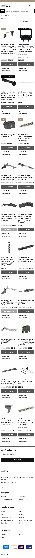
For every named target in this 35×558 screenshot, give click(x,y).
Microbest (21, 517)
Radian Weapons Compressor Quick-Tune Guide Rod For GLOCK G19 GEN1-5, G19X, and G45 (7, 261)
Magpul (3, 511)
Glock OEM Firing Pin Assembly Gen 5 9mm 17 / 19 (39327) (26, 177)
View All (21, 523)
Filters (26, 22)
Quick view (6, 71)
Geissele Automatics (7, 520)
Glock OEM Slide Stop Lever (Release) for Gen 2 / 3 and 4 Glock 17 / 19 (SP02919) (9, 217)
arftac (20, 511)
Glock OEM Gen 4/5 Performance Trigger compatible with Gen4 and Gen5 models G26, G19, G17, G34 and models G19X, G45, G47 (8, 48)
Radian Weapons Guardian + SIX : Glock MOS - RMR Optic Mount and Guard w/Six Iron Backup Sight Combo (26, 48)
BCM (2, 514)
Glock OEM (4, 523)
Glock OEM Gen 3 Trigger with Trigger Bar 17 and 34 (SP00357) (9, 177)
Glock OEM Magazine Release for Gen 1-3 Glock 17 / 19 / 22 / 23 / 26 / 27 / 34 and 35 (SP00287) (25, 218)
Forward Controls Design (25, 520)
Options (9, 107)
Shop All (3, 534)
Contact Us (22, 497)
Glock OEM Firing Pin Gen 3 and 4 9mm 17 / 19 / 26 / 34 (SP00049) (9, 382)
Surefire (21, 514)
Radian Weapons (6, 517)
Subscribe (17, 460)
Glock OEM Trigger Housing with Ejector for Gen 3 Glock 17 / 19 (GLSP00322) (9, 422)
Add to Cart (9, 64)
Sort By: (4, 18)
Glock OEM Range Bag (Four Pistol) (8, 136)
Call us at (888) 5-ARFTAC (8, 482)
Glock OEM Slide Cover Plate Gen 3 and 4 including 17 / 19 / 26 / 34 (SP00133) (26, 342)
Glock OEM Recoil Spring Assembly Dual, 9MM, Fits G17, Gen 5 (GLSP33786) (25, 137)
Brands (21, 534)
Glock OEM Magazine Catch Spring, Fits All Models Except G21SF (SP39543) (25, 95)
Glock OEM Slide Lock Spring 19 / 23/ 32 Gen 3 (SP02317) (8, 341)
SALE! (2, 537)
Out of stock (9, 229)
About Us (3, 497)
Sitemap (21, 499)
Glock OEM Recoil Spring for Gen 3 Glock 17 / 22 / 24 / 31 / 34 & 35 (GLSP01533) (25, 422)
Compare (6, 68)
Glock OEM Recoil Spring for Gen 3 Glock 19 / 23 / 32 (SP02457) (25, 259)
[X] (2, 488)
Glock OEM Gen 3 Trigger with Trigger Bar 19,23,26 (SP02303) (9, 302)
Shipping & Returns (6, 499)
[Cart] (33, 5)
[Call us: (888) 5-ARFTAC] (29, 5)
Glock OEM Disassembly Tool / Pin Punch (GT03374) (26, 302)
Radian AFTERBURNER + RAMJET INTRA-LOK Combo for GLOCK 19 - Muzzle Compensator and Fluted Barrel (8, 95)
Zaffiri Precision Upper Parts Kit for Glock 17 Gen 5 (25, 382)
